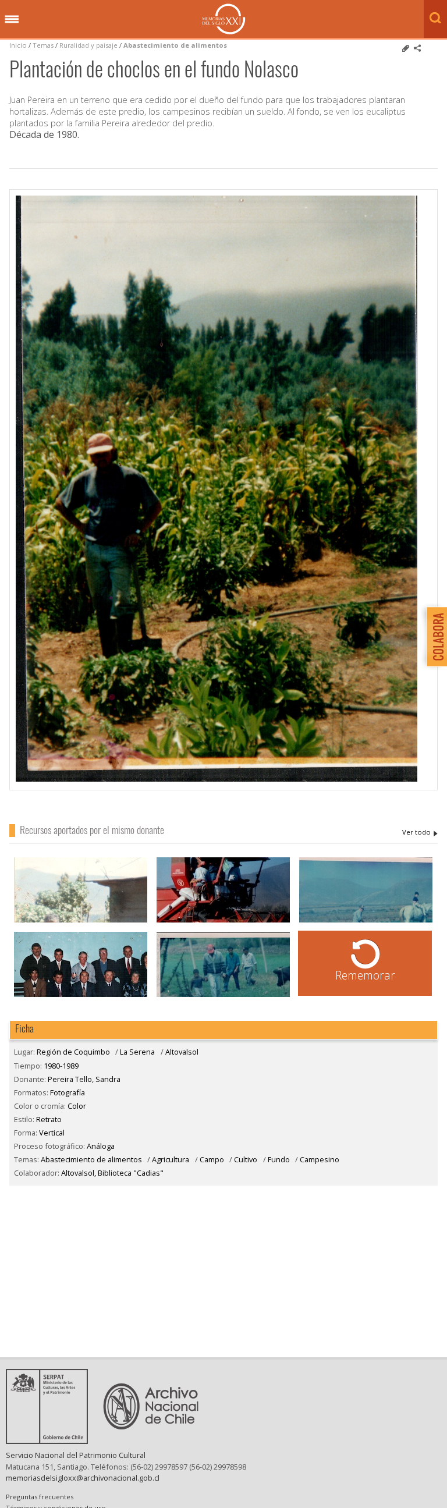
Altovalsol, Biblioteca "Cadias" (112, 1173)
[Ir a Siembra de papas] (366, 921)
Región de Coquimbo (73, 1051)
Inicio (18, 45)
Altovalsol (181, 1051)
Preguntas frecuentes (39, 1496)
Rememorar (365, 975)
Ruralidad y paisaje (88, 45)
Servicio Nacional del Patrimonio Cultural (76, 1455)
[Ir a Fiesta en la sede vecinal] (81, 995)
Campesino (319, 1159)
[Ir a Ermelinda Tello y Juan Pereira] (81, 921)
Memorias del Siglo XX (224, 19)
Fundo (279, 1159)
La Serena (137, 1051)
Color (77, 1106)
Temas (43, 45)
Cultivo (245, 1159)
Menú (11, 20)
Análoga (101, 1146)
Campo (212, 1159)
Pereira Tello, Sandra (420, 832)
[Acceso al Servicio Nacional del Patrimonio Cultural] (50, 1440)
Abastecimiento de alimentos (175, 45)
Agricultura (171, 1159)
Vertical (52, 1132)
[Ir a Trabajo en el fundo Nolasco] (223, 995)
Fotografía (67, 1092)
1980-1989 (61, 1065)
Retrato (49, 1119)
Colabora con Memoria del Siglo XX (434, 636)
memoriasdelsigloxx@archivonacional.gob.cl (82, 1477)
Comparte (417, 48)
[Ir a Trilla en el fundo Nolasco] (223, 921)
